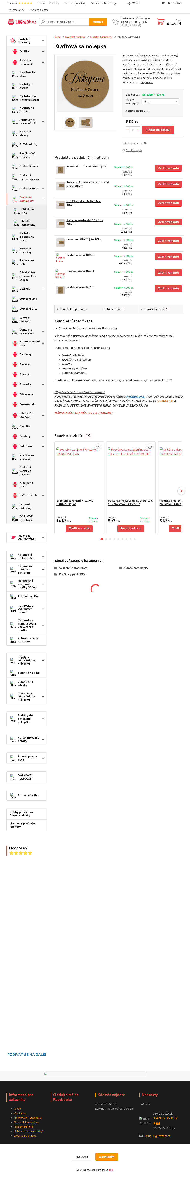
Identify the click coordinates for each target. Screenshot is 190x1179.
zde (111, 1170)
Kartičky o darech (26, 86)
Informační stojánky (26, 415)
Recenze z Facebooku (28, 1118)
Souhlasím (106, 1157)
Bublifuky (25, 354)
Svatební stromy (25, 133)
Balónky (25, 289)
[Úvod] (21, 21)
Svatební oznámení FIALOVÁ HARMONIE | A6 (74, 502)
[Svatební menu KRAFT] (60, 290)
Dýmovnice (26, 394)
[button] (101, 539)
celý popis (147, 82)
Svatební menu (29, 166)
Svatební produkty (24, 40)
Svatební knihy (29, 188)
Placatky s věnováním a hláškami (26, 696)
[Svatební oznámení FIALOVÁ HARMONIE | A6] (79, 470)
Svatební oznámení (26, 62)
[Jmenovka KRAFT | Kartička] (60, 242)
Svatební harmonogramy (29, 177)
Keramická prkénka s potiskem (25, 569)
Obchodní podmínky (75, 3)
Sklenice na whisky (25, 683)
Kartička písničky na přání (27, 236)
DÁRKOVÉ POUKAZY (26, 518)
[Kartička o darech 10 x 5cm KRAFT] (60, 205)
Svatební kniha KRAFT (80, 255)
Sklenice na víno (29, 673)
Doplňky (25, 436)
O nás (17, 1109)
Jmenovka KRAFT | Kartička (83, 239)
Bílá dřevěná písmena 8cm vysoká (28, 276)
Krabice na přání (26, 484)
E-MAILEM (165, 401)
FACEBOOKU (135, 397)
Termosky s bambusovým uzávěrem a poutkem (27, 625)
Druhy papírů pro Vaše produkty (21, 813)
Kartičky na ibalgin (27, 109)
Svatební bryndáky (25, 250)
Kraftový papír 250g (72, 574)
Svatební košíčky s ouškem (25, 470)
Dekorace (26, 446)
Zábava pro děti (27, 262)
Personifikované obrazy (28, 739)
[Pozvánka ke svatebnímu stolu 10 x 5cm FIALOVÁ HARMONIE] (131, 470)
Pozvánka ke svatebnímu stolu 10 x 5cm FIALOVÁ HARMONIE (130, 502)
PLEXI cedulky (28, 144)
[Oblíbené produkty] (163, 7)
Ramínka (25, 364)
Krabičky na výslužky (27, 457)
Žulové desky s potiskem (28, 639)
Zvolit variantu (168, 168)
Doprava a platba (39, 10)
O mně (41, 3)
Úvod (57, 37)
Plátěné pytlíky (28, 596)
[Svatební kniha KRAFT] (60, 258)
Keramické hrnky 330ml (26, 556)
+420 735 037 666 (134, 22)
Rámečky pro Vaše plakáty (22, 825)
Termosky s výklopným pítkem (25, 609)
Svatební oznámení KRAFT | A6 (86, 166)
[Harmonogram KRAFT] (60, 274)
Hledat (98, 22)
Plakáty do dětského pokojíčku (25, 719)
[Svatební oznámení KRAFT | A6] (60, 170)
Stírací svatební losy (30, 343)
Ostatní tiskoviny (25, 506)
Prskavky (25, 384)
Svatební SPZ (28, 309)
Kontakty (54, 3)
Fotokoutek (27, 404)
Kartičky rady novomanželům (29, 97)
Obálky (24, 51)
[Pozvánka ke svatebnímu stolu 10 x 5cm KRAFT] (60, 186)
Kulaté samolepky (28, 223)
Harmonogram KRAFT (80, 271)
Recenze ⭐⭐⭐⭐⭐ (20, 3)
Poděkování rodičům (27, 155)
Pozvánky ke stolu (27, 74)
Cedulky (25, 426)
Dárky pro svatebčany (27, 331)
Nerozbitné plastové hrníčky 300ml (27, 584)
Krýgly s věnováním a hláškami (26, 660)
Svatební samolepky (27, 199)
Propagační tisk (28, 795)
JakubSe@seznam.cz (157, 1136)
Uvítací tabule (28, 495)
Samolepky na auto (27, 758)
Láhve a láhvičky (25, 319)
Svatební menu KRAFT (80, 287)
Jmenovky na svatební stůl (28, 121)
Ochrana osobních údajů (103, 3)
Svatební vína (28, 299)
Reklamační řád (16, 10)
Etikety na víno (28, 211)
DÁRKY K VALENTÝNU (26, 537)
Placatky (25, 374)
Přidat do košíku (158, 130)
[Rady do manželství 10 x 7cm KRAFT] (60, 224)
